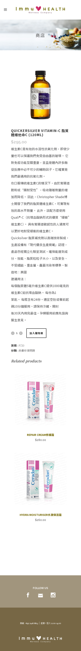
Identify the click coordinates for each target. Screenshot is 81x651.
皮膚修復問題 (26, 350)
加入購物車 (36, 333)
